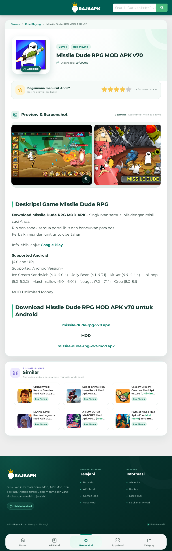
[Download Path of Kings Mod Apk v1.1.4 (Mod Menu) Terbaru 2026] (121, 417)
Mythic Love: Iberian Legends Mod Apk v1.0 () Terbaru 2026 (44, 415)
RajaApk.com (20, 524)
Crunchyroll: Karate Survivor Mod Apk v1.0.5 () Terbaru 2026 (43, 390)
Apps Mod (89, 502)
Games (63, 46)
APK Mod (89, 489)
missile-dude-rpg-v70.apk (86, 325)
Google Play (52, 245)
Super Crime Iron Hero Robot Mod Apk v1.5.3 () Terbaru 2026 (93, 390)
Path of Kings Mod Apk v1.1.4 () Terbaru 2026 (143, 415)
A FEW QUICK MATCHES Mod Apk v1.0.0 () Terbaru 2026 (92, 415)
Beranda (88, 482)
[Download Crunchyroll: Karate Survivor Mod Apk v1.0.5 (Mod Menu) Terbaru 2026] (23, 392)
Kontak (133, 489)
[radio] (104, 89)
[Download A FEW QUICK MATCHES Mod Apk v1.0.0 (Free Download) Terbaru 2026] (72, 417)
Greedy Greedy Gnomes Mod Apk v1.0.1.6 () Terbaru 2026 (143, 390)
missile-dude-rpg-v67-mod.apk (86, 346)
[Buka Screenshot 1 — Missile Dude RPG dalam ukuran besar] (51, 155)
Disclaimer (135, 495)
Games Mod (90, 495)
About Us (134, 482)
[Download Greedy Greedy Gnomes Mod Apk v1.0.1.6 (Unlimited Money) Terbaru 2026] (121, 392)
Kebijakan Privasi (139, 502)
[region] (86, 155)
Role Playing (80, 46)
